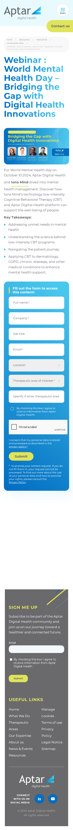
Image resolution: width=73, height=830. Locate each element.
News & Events (21, 749)
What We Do (19, 716)
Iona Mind (19, 182)
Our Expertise (20, 736)
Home (9, 40)
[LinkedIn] (39, 799)
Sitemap (48, 749)
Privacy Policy (17, 482)
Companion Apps (15, 43)
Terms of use (51, 722)
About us (16, 742)
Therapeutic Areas (19, 726)
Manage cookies (48, 712)
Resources (24, 40)
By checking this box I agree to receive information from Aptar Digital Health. (36, 411)
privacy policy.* (18, 446)
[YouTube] (53, 799)
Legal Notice (51, 742)
